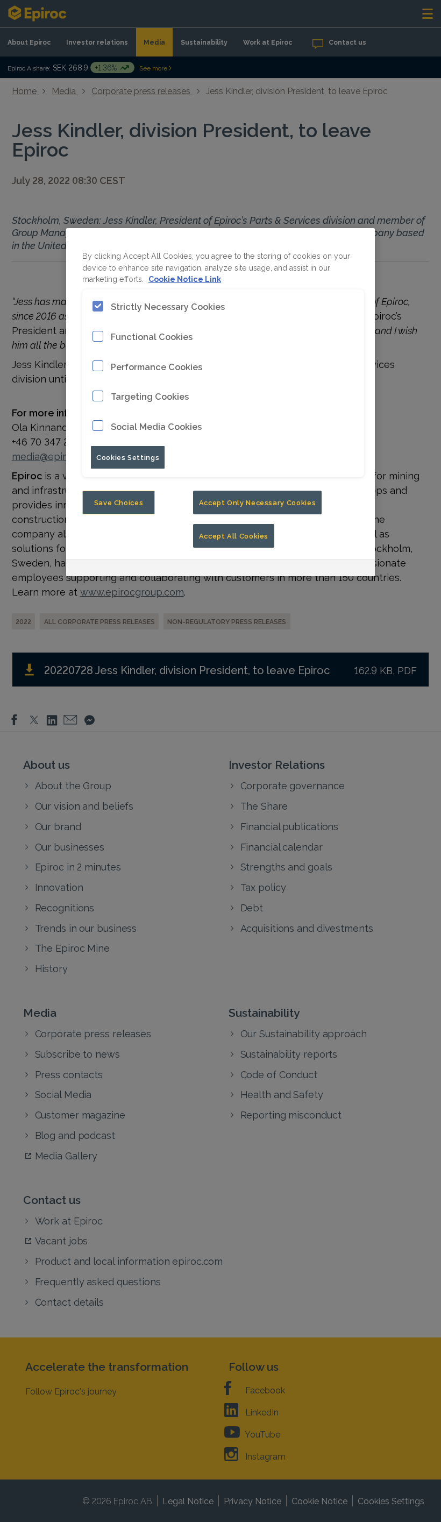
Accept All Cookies (234, 535)
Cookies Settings (127, 457)
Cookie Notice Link (184, 278)
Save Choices (119, 502)
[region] (220, 402)
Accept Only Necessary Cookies (257, 502)
